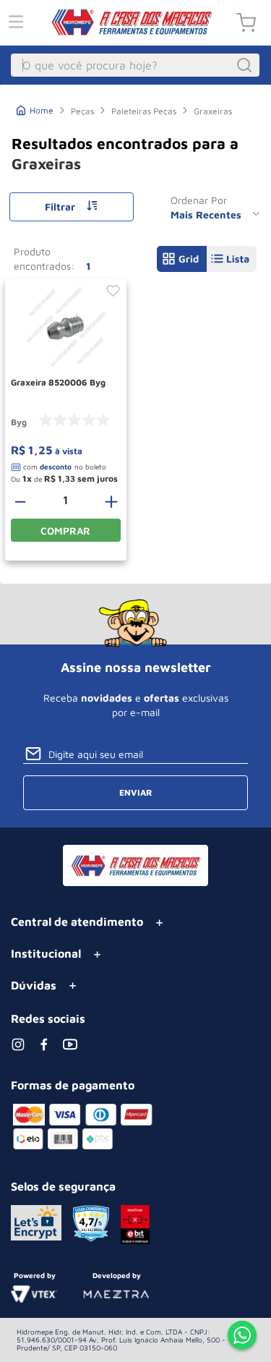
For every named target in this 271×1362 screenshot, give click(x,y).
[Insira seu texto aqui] (242, 1337)
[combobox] (135, 65)
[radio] (182, 259)
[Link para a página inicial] (35, 109)
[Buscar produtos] (246, 65)
